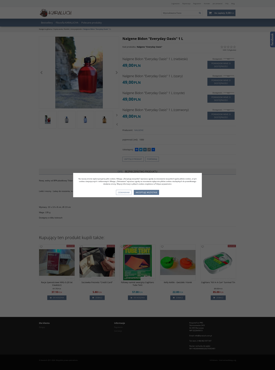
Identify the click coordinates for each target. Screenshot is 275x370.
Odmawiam (124, 192)
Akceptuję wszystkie (146, 192)
